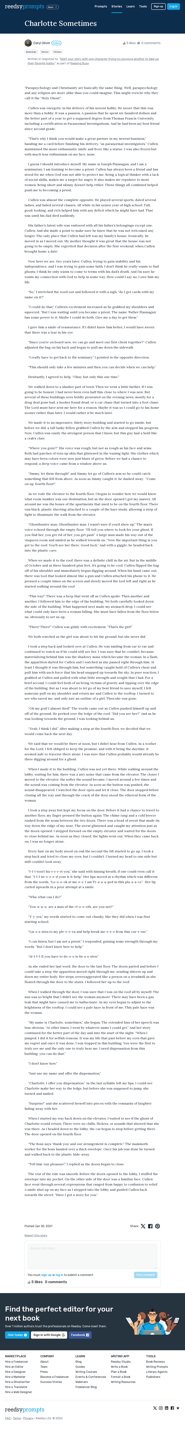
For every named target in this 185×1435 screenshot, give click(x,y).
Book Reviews (155, 1361)
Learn (130, 6)
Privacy (28, 1418)
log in (59, 1275)
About (44, 1361)
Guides (80, 1366)
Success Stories (51, 1382)
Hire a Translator (16, 1387)
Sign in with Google (47, 1335)
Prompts (101, 6)
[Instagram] (161, 1408)
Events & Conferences (91, 1377)
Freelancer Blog (86, 1387)
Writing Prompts (157, 1366)
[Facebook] (172, 1408)
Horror (45, 52)
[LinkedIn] (166, 1408)
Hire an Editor (14, 1366)
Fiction (57, 52)
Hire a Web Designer (18, 1392)
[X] (155, 1408)
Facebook (78, 1335)
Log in (173, 6)
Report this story (36, 1235)
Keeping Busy (79, 63)
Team (44, 1366)
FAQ (7, 1418)
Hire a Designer (15, 1372)
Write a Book (119, 1366)
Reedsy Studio (121, 1361)
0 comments (150, 43)
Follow (56, 43)
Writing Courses (86, 1372)
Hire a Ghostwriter (17, 1382)
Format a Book (120, 1377)
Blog (79, 1361)
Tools (143, 6)
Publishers (153, 1377)
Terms (17, 1418)
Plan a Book (119, 1372)
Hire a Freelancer (16, 1361)
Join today (15, 1335)
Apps (50, 7)
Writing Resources (123, 1382)
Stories (116, 6)
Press (44, 1372)
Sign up (158, 6)
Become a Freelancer (54, 1377)
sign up (46, 1275)
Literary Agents (156, 1372)
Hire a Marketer (15, 1377)
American (31, 52)
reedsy (24, 6)
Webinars (82, 1382)
